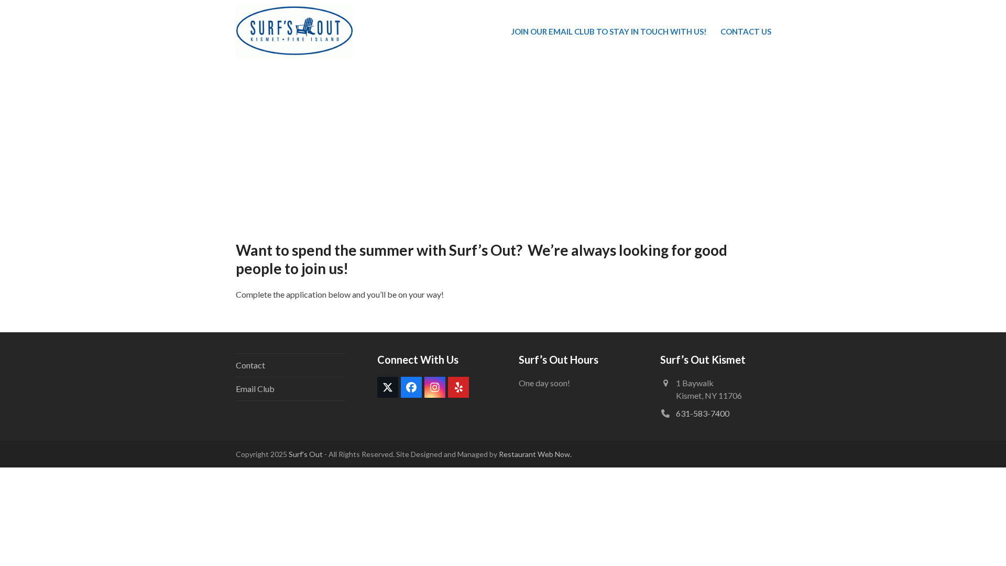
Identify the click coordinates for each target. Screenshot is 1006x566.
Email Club (255, 389)
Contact (250, 365)
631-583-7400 (702, 413)
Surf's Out (305, 454)
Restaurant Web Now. (535, 454)
